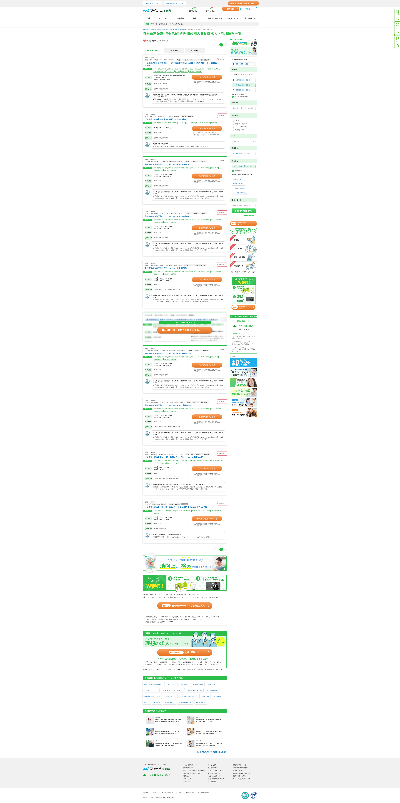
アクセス (155, 792)
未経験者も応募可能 (195, 690)
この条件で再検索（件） (244, 211)
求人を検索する (250, 18)
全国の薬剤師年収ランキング (241, 773)
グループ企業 (190, 792)
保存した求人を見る (152, 3)
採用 (180, 792)
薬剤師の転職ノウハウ (239, 765)
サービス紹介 (163, 18)
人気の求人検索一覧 (214, 776)
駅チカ (146, 702)
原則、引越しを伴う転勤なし (172, 690)
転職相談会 (180, 18)
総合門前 (205, 696)
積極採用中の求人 (185, 702)
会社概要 (145, 792)
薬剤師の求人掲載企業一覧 (216, 779)
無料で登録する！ (185, 652)
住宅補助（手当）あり (152, 696)
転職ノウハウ (198, 18)
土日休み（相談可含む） (189, 696)
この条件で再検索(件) (244, 799)
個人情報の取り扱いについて (192, 773)
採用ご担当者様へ (188, 768)
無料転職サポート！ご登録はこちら (184, 606)
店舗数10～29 (198, 684)
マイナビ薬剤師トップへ (190, 765)
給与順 (195, 50)
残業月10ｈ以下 (170, 696)
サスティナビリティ (168, 792)
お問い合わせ (187, 779)
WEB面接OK (200, 702)
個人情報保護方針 (203, 792)
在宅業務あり (169, 702)
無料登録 (230, 9)
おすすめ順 (154, 50)
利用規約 (186, 776)
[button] (221, 59)
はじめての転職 (237, 770)
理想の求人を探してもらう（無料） (242, 3)
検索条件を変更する (173, 3)
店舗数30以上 (212, 684)
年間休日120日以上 (151, 690)
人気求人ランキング (214, 773)
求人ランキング (232, 18)
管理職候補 (217, 696)
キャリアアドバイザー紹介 (216, 770)
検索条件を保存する (249, 215)
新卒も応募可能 (211, 690)
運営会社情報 (212, 781)
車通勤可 (157, 702)
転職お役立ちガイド (215, 18)
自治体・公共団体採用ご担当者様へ (194, 770)
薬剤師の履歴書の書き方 (240, 768)
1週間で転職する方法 (239, 776)
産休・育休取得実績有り (152, 684)
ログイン (248, 9)
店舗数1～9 (184, 684)
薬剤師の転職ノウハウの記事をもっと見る (212, 752)
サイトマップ (187, 781)
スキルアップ (171, 684)
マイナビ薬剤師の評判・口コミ (242, 779)
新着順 (175, 50)
